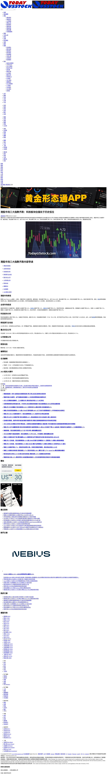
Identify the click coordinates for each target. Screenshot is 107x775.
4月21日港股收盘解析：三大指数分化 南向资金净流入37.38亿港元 (23, 400)
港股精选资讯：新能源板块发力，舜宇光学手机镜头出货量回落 (21, 387)
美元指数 (7, 632)
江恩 (4, 157)
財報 (4, 132)
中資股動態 (9, 31)
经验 (4, 108)
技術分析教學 (9, 63)
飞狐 (4, 145)
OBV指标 (8, 80)
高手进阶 (8, 52)
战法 (4, 110)
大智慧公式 (8, 644)
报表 (4, 107)
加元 (4, 669)
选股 (4, 120)
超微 (4, 683)
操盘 (4, 45)
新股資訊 (8, 24)
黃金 (2, 177)
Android (87, 754)
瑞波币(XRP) (6, 735)
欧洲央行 (5, 722)
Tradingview (9, 64)
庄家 (4, 114)
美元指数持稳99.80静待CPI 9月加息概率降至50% (15, 602)
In (83, 754)
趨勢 (4, 43)
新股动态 (5, 283)
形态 (4, 97)
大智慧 (5, 149)
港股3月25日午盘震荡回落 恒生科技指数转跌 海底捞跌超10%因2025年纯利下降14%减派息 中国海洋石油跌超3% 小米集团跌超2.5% (44, 427)
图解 (4, 122)
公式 (4, 143)
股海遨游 (8, 59)
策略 (4, 33)
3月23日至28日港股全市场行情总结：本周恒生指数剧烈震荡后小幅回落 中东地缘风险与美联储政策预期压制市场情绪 (39, 424)
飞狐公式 (7, 654)
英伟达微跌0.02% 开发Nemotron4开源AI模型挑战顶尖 (17, 588)
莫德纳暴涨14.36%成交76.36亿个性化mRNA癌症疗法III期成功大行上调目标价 (23, 527)
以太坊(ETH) (6, 732)
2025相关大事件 (7, 292)
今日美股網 (26, 754)
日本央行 (5, 724)
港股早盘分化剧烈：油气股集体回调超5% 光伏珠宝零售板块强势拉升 (24, 397)
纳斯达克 (45, 308)
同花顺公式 (8, 649)
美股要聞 (5, 14)
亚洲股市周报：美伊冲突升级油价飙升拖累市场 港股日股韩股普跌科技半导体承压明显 (29, 420)
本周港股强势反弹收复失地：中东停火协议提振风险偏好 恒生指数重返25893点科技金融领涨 (31, 404)
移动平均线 (9, 68)
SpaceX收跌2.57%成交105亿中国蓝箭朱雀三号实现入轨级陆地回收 (20, 581)
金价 (6, 628)
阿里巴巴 (5, 696)
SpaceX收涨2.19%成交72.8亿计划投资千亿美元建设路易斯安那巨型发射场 (22, 525)
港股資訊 (8, 17)
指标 (4, 61)
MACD (7, 638)
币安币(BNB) (6, 730)
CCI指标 (8, 85)
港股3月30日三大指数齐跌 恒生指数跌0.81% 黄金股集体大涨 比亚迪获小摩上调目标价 (29, 417)
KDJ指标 (8, 73)
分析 (4, 99)
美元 (6, 630)
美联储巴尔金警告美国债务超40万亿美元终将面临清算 (17, 513)
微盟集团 (5, 692)
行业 (4, 102)
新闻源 (48, 754)
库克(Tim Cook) (7, 749)
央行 (4, 717)
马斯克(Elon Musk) (8, 742)
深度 (4, 42)
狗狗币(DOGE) (7, 734)
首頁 (4, 12)
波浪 (4, 155)
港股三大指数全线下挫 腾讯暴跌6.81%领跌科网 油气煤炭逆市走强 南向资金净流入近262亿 (31, 437)
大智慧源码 (8, 647)
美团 (4, 690)
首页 (2, 184)
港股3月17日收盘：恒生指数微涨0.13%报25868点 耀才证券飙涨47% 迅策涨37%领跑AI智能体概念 (33, 440)
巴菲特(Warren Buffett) (9, 747)
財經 (4, 36)
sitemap (52, 754)
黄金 (99, 299)
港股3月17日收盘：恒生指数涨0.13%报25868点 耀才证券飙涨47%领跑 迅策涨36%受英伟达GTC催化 (34, 444)
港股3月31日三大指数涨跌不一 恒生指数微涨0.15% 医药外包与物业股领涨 (26, 414)
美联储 (93, 317)
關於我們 (40, 754)
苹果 (4, 679)
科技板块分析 (6, 271)
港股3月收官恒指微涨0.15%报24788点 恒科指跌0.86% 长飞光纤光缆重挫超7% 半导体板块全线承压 (34, 410)
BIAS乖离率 (9, 83)
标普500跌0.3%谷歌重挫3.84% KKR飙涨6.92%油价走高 (17, 582)
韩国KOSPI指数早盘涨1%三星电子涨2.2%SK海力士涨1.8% (18, 515)
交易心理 (8, 56)
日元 (6, 635)
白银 (4, 704)
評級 (4, 124)
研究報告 (5, 40)
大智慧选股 (8, 645)
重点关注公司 (6, 277)
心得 (2, 174)
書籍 (4, 135)
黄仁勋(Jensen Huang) (8, 744)
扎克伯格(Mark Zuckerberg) (10, 751)
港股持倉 (8, 26)
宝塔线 (8, 90)
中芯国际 (5, 697)
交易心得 (5, 35)
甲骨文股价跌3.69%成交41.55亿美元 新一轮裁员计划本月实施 (19, 579)
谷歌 (4, 681)
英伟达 (5, 677)
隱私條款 (57, 754)
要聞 (4, 140)
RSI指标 (8, 78)
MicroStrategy (6, 684)
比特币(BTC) (6, 728)
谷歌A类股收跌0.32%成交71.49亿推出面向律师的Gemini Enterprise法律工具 (22, 522)
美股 (2, 165)
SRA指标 (8, 89)
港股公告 (8, 22)
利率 (4, 719)
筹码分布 (8, 75)
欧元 (6, 621)
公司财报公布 (6, 280)
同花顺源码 (8, 652)
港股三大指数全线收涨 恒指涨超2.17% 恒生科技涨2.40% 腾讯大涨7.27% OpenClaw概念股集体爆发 (34, 450)
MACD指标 (9, 66)
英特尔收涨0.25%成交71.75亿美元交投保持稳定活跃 (16, 523)
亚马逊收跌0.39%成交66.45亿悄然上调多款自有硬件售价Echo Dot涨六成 (21, 520)
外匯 (2, 181)
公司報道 (8, 21)
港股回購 (8, 29)
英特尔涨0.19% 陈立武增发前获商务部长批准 (15, 586)
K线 (4, 93)
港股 (4, 15)
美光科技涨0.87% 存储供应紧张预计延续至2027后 (16, 584)
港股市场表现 (6, 265)
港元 (6, 626)
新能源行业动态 (7, 274)
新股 (4, 137)
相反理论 (8, 51)
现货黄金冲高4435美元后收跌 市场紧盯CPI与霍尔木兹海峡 (18, 597)
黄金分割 (8, 71)
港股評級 (8, 28)
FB (81, 754)
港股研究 (8, 19)
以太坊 (5, 125)
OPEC (5, 710)
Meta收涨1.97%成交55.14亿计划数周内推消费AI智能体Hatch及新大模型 (21, 518)
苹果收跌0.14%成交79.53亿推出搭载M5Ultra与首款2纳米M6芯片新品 (21, 529)
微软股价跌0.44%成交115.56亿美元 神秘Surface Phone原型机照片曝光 (21, 589)
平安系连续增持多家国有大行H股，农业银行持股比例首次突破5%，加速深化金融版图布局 (28, 385)
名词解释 (5, 289)
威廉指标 (8, 82)
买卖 (4, 118)
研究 (2, 170)
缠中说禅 (8, 49)
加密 (4, 128)
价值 (4, 100)
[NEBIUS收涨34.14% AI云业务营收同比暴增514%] (31, 571)
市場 (4, 38)
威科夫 (5, 159)
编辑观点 (5, 286)
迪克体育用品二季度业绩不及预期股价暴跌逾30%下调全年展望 (19, 516)
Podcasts (74, 754)
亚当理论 (8, 47)
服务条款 (63, 754)
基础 (4, 95)
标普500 (32, 308)
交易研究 (8, 58)
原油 (2, 179)
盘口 (4, 112)
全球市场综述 (6, 268)
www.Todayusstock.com (17, 754)
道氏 (4, 153)
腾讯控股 (5, 694)
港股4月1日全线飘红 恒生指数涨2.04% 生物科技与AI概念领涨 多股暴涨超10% (27, 407)
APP (45, 754)
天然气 (5, 707)
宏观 (4, 105)
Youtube (69, 754)
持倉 (4, 134)
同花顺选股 (8, 651)
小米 (4, 689)
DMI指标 (8, 87)
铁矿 (4, 709)
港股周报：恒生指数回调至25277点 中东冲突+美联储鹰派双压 (22, 430)
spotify (78, 754)
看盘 (4, 117)
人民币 (5, 671)
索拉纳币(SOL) (7, 737)
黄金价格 (7, 658)
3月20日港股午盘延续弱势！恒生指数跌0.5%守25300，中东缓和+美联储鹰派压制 (28, 434)
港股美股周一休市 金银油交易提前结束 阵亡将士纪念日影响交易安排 (24, 394)
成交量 (8, 69)
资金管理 (8, 54)
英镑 (6, 625)
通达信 (5, 152)
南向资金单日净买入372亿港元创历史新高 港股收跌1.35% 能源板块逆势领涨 (26, 454)
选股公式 (7, 656)
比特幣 (5, 130)
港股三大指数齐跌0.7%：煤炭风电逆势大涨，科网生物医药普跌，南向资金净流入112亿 (30, 447)
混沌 (4, 160)
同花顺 (5, 147)
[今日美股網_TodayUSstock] (32, 8)
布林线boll (9, 76)
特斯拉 (73, 326)
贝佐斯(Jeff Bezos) (8, 745)
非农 (6, 623)
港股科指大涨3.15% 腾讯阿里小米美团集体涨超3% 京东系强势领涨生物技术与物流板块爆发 (31, 457)
